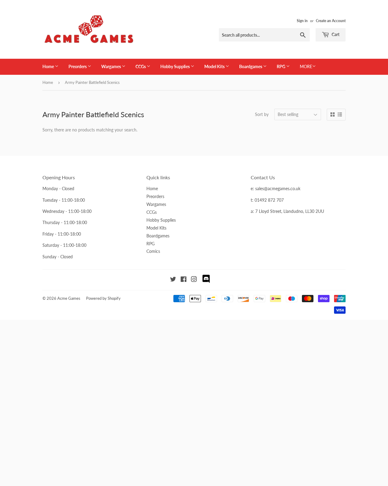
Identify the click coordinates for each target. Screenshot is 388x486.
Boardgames (251, 66)
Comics (153, 251)
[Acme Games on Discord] (206, 282)
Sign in (302, 20)
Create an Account (331, 20)
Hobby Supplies (175, 66)
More (306, 66)
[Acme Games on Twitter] (173, 280)
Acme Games (68, 298)
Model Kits (215, 66)
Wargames (111, 66)
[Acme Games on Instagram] (194, 280)
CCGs (141, 66)
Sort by (262, 114)
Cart (335, 34)
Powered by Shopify (103, 298)
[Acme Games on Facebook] (183, 280)
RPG (281, 66)
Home (48, 66)
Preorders (78, 66)
